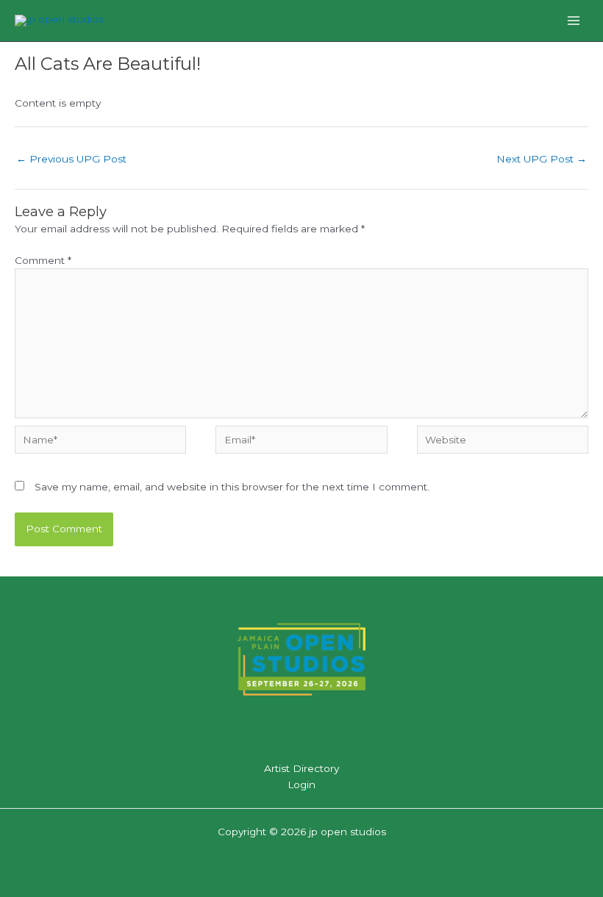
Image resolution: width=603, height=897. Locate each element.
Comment (43, 260)
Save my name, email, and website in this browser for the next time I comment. (232, 487)
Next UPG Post (541, 159)
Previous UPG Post (71, 159)
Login (301, 784)
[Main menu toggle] (574, 20)
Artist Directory (301, 768)
